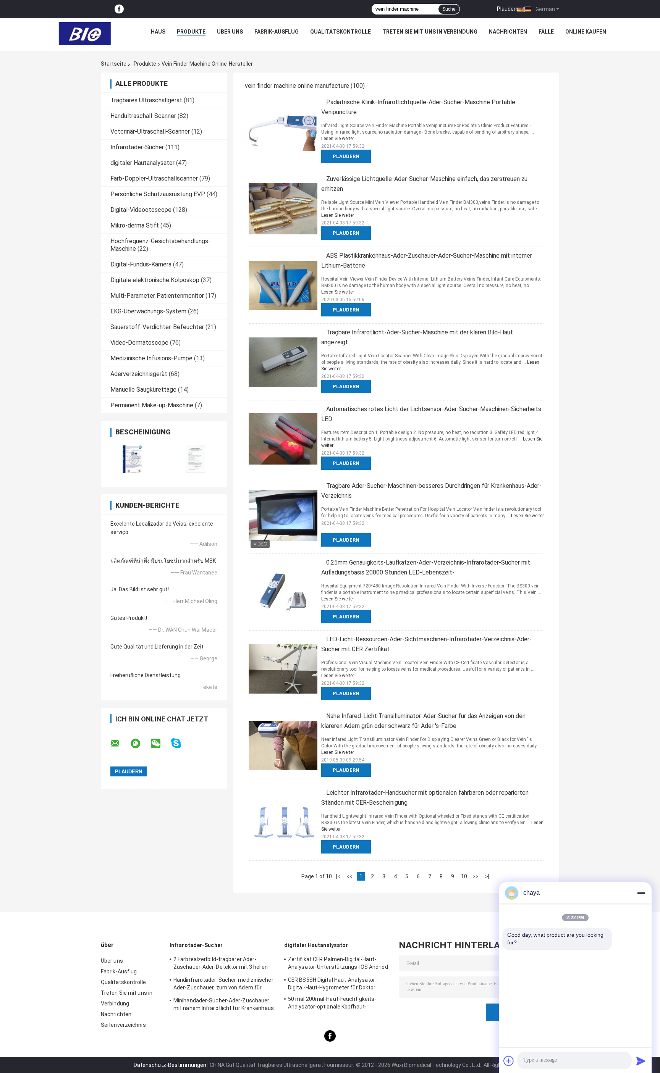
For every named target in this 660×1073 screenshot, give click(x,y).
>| (487, 876)
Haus (158, 32)
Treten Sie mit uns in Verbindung (429, 32)
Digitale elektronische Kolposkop (154, 280)
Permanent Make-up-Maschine (151, 405)
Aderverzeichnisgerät (138, 374)
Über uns (230, 32)
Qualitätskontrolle (340, 32)
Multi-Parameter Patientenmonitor (157, 295)
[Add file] (508, 1060)
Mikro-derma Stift (134, 225)
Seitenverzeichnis (123, 1025)
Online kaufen (585, 32)
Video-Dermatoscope (139, 342)
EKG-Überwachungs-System (148, 311)
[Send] (641, 1060)
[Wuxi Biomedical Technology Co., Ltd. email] (119, 743)
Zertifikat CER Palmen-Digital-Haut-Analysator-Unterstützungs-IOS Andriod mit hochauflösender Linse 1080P (338, 964)
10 (464, 876)
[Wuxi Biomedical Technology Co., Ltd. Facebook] (119, 9)
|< (338, 876)
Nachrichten (508, 32)
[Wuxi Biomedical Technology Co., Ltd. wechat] (160, 743)
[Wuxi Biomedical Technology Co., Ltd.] (85, 33)
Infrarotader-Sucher (137, 147)
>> (475, 876)
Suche (449, 9)
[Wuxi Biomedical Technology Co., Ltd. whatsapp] (140, 743)
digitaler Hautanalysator (142, 162)
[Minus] (640, 892)
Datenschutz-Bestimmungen (170, 1065)
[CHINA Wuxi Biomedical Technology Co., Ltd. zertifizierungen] (132, 459)
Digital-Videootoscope (140, 209)
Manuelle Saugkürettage (143, 389)
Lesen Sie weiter (337, 138)
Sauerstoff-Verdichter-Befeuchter (157, 327)
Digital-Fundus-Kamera (140, 264)
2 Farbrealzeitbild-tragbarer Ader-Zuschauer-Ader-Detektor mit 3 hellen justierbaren (220, 964)
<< (349, 876)
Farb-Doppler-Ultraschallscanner (154, 178)
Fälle (546, 32)
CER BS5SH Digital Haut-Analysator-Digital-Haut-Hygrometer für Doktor (332, 984)
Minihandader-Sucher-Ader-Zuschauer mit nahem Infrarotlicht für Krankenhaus (223, 1004)
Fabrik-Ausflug (276, 32)
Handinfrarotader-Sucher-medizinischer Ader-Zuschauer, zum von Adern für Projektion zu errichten (223, 985)
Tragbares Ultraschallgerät (146, 100)
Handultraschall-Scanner (143, 115)
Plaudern (508, 9)
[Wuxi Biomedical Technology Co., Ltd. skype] (181, 743)
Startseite (113, 64)
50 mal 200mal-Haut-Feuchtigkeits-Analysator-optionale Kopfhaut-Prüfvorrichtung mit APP (332, 1004)
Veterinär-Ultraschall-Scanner (150, 131)
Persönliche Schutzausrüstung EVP (157, 194)
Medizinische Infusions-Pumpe (151, 358)
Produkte (191, 32)
